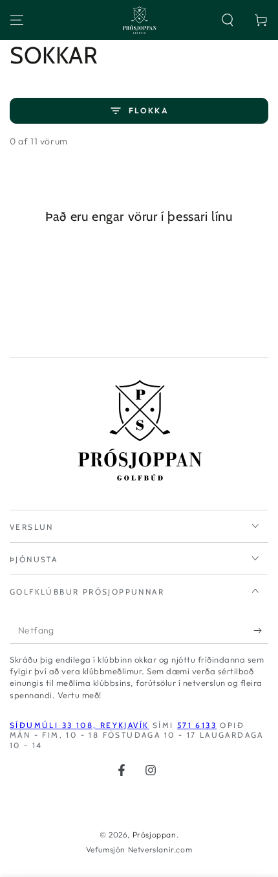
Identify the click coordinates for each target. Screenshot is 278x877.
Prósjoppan (154, 834)
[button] (227, 20)
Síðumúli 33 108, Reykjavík (79, 725)
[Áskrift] (260, 631)
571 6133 (197, 725)
